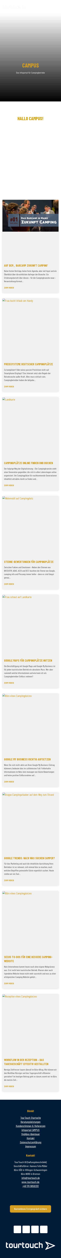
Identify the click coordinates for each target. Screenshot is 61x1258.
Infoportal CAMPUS (30, 1130)
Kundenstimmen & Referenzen (30, 1126)
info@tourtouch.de (30, 1178)
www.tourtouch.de (30, 1182)
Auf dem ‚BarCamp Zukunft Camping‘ (26, 265)
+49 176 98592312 (30, 1186)
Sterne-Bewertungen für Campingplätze (29, 562)
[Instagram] (35, 1229)
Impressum (30, 1146)
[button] (55, 6)
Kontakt (30, 1138)
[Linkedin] (26, 1229)
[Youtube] (43, 1229)
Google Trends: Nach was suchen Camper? (29, 858)
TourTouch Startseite (30, 1117)
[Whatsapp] (17, 1229)
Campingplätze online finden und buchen (28, 463)
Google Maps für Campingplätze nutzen (28, 660)
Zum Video (9, 287)
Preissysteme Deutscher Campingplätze (28, 364)
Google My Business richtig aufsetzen (27, 759)
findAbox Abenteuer (30, 1134)
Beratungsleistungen (30, 1122)
